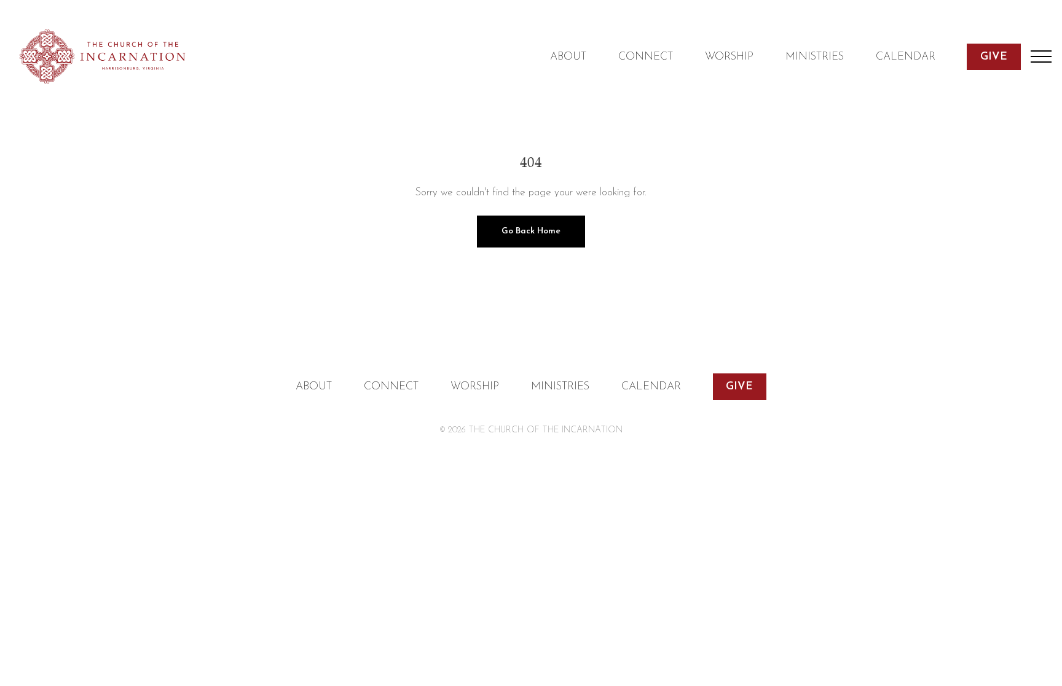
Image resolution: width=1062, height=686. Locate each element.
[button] (1041, 56)
